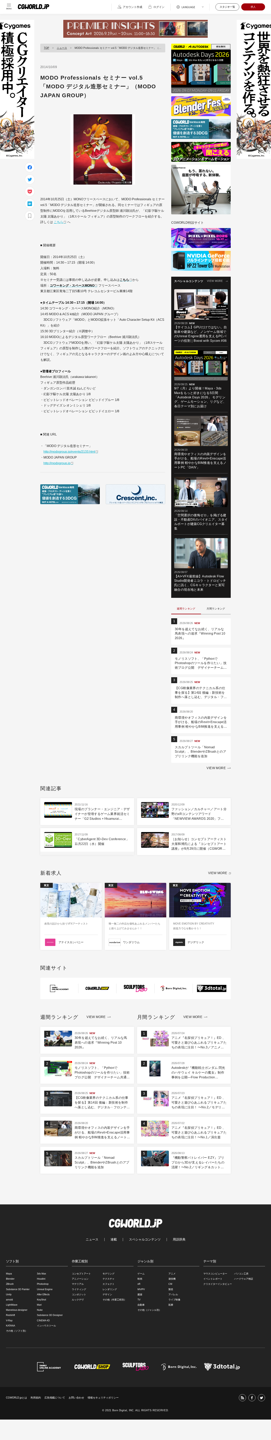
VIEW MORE (215, 280)
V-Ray (9, 1320)
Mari (39, 1304)
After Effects (43, 1294)
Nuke (40, 1310)
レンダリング (110, 1289)
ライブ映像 (174, 1299)
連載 (114, 1239)
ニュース (62, 47)
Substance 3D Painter (18, 1289)
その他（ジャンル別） (149, 1310)
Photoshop (43, 1284)
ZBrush (10, 1284)
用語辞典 (179, 1239)
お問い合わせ (76, 1397)
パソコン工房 (241, 1273)
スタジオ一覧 (227, 6)
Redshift (10, 1315)
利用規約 (36, 1397)
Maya (9, 1273)
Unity (9, 1294)
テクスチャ (108, 1278)
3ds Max (41, 1273)
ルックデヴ (78, 1299)
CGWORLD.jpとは (16, 1397)
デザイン (107, 1294)
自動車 (141, 1304)
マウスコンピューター (215, 1273)
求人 (253, 6)
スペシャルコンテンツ (145, 1239)
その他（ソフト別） (16, 1330)
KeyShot (41, 1299)
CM (170, 1284)
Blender (10, 1278)
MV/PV (141, 1289)
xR (138, 1284)
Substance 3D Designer (50, 1315)
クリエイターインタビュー (217, 1284)
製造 (170, 1289)
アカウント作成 (132, 7)
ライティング (79, 1289)
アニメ (172, 1273)
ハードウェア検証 (243, 1278)
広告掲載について (54, 1397)
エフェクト (108, 1284)
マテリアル (78, 1284)
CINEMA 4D (43, 1320)
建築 (139, 1294)
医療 (170, 1304)
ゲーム (141, 1273)
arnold (9, 1299)
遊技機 (172, 1278)
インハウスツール (46, 1325)
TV (138, 1299)
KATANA (10, 1325)
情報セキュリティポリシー (103, 1397)
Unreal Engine (45, 1289)
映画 (139, 1278)
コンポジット (79, 1294)
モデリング (108, 1273)
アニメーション (80, 1278)
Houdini (41, 1278)
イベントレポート (212, 1278)
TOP (46, 47)
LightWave (11, 1304)
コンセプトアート (81, 1273)
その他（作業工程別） (114, 1299)
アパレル (173, 1294)
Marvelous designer (16, 1310)
